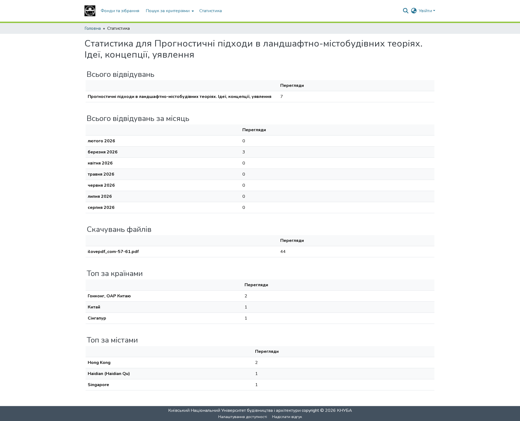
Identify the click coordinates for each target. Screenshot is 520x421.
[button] (89, 10)
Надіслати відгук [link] (287, 416)
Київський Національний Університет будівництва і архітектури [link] (234, 410)
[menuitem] (169, 11)
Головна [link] (92, 28)
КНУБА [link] (344, 410)
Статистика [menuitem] (210, 11)
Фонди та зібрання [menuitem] (120, 11)
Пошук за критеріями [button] (168, 11)
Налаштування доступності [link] (242, 416)
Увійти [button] (426, 11)
